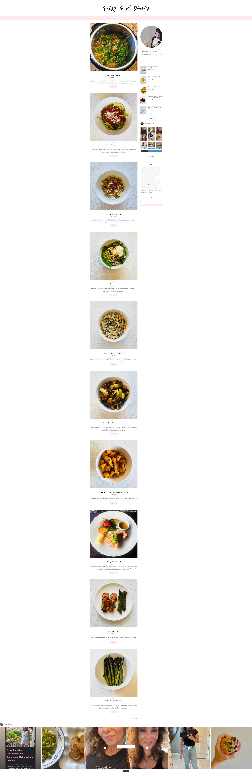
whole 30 (150, 192)
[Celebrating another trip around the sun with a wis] (159, 145)
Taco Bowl (113, 284)
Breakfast (113, 212)
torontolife (155, 186)
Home (106, 18)
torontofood (143, 186)
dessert (142, 171)
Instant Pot (113, 73)
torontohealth (149, 186)
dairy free (152, 169)
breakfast (157, 167)
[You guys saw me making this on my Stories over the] (151, 130)
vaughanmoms (150, 190)
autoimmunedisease (144, 167)
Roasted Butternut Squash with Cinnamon (113, 492)
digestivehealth (148, 171)
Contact (145, 18)
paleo (142, 184)
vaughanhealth (143, 190)
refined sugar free (148, 184)
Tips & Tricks (113, 559)
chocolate (142, 169)
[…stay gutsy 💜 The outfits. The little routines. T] (159, 130)
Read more (113, 86)
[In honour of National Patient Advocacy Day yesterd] (143, 130)
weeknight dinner (144, 192)
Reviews (138, 18)
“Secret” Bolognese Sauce (113, 145)
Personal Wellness (128, 18)
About (111, 18)
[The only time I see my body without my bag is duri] (143, 145)
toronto (158, 184)
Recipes (118, 18)
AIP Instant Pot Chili (114, 75)
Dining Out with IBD (113, 562)
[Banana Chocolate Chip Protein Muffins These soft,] (159, 137)
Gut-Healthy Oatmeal (113, 214)
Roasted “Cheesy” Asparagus (113, 701)
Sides (113, 420)
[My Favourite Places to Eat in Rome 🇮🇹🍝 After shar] (151, 145)
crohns (147, 169)
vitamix (160, 190)
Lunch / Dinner (113, 142)
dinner (154, 171)
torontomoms (143, 188)
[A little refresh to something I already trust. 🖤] (143, 137)
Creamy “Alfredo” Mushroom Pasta (113, 353)
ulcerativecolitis (150, 188)
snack (154, 184)
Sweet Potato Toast (113, 631)
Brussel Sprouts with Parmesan (113, 423)
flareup (158, 171)
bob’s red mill (152, 167)
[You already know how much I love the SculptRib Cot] (151, 137)
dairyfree (157, 169)
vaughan (156, 188)
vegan (156, 190)
